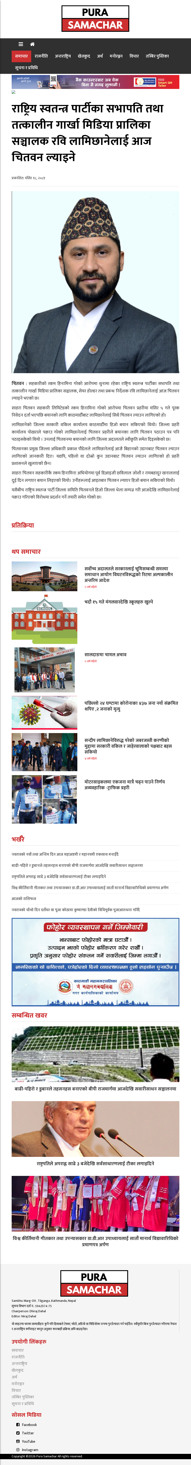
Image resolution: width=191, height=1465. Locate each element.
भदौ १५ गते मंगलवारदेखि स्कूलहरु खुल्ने (119, 602)
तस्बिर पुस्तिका (157, 56)
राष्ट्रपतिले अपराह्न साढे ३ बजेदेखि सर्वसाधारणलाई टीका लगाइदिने (59, 877)
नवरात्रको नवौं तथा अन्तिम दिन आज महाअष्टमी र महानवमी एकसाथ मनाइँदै (65, 854)
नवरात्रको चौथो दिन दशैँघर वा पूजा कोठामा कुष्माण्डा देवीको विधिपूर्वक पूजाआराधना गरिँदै (76, 910)
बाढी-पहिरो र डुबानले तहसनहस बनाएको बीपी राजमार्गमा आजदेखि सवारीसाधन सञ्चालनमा (77, 865)
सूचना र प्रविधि (26, 68)
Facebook (29, 1425)
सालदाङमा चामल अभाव (105, 655)
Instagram (30, 1450)
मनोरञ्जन (116, 56)
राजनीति (41, 56)
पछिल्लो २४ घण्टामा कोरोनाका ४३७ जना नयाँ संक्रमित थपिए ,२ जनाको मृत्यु (131, 706)
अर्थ (100, 56)
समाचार (21, 56)
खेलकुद (84, 56)
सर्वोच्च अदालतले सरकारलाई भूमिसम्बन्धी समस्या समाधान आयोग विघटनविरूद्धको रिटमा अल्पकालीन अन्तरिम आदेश (129, 574)
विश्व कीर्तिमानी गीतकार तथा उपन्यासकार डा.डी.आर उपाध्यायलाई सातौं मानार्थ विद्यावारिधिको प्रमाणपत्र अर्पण (90, 888)
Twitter (28, 1433)
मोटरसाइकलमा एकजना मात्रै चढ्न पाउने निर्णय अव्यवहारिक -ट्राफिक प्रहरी (125, 785)
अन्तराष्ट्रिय (63, 56)
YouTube (28, 1442)
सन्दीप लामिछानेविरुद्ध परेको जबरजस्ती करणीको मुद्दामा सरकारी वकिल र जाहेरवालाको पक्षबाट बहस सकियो (128, 746)
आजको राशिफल (24, 899)
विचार (134, 56)
